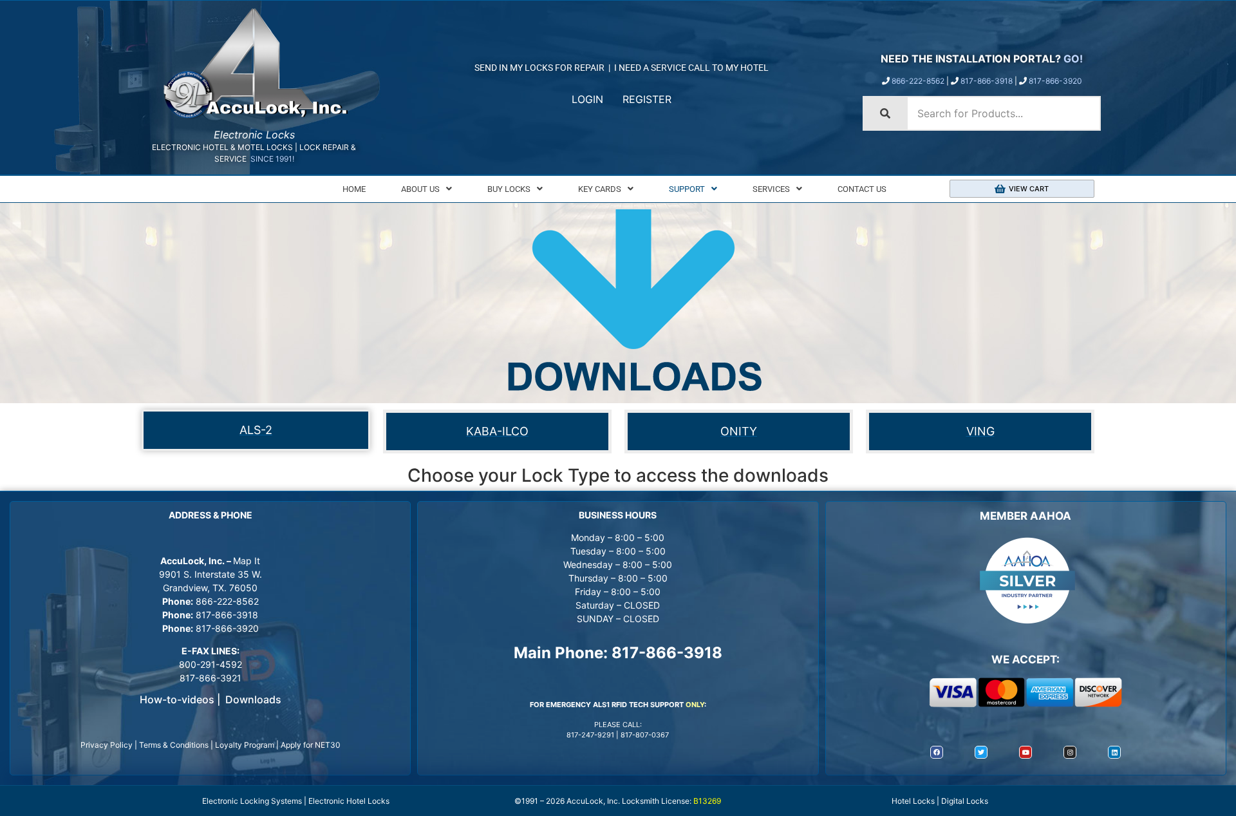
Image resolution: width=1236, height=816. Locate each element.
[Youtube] (1025, 752)
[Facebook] (936, 752)
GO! (1073, 58)
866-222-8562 (918, 81)
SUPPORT (687, 189)
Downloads (253, 699)
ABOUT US (420, 189)
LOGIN (587, 99)
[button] (426, 189)
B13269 (707, 801)
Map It (246, 560)
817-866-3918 (986, 81)
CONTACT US (862, 189)
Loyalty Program (244, 745)
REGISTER (647, 99)
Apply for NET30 (311, 745)
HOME (354, 189)
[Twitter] (981, 752)
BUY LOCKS (508, 189)
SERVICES (771, 189)
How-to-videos (177, 699)
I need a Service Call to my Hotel (691, 67)
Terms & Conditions (174, 745)
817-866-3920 (1055, 81)
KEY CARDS (599, 189)
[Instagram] (1069, 752)
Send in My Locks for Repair (539, 67)
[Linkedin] (1114, 752)
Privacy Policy (106, 745)
